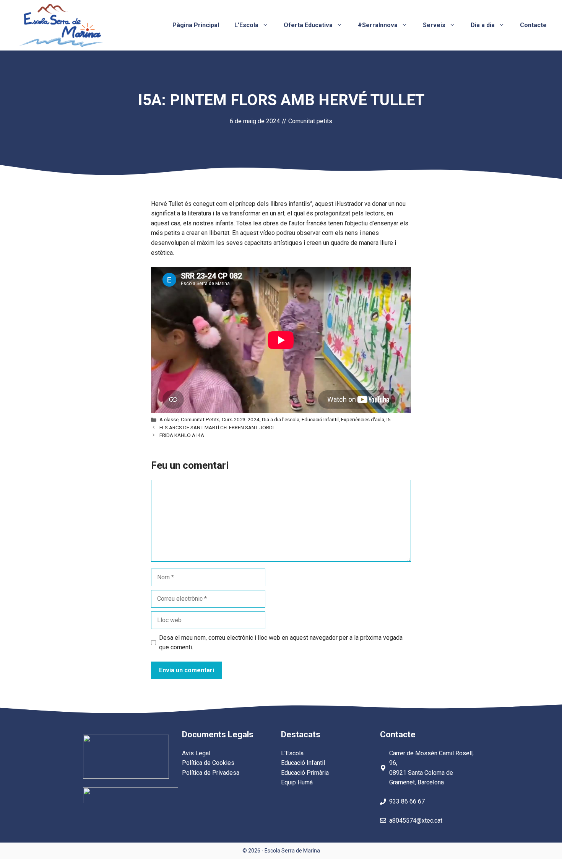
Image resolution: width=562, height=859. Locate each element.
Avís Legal (196, 753)
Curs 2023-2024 (241, 419)
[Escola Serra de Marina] (61, 24)
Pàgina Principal (195, 25)
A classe (169, 419)
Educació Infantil (320, 419)
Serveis (434, 25)
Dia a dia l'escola (280, 419)
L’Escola (246, 25)
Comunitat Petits (200, 419)
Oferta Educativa (308, 25)
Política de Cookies (208, 762)
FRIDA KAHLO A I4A (181, 435)
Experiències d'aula (362, 419)
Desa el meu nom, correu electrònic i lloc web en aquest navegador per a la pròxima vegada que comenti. (281, 642)
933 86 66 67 (407, 801)
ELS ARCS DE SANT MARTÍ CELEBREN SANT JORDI (216, 427)
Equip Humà (297, 782)
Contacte (533, 25)
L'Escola (292, 753)
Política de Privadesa (210, 772)
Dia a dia (483, 25)
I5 (389, 419)
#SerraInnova (378, 25)
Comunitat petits (310, 121)
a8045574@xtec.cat (415, 820)
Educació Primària (305, 772)
